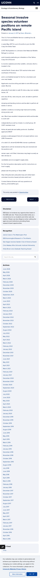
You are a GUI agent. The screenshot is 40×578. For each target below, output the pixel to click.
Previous (9, 199)
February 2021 (7, 372)
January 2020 (7, 413)
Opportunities (23, 192)
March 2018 (6, 481)
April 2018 (6, 478)
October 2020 (7, 385)
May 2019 (6, 436)
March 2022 (7, 343)
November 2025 (8, 288)
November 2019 (8, 420)
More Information (17, 574)
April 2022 (6, 340)
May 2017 (6, 513)
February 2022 (8, 346)
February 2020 (8, 410)
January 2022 (7, 349)
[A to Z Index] (37, 2)
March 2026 (7, 279)
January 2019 (7, 449)
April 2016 (6, 536)
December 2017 (8, 491)
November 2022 (8, 320)
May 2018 (6, 475)
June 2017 (6, 510)
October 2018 (7, 458)
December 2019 (8, 417)
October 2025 (7, 291)
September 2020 (8, 388)
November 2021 (8, 356)
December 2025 (8, 285)
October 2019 (7, 423)
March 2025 (7, 298)
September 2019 (8, 426)
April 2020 (6, 404)
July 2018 (6, 468)
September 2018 (8, 462)
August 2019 (7, 430)
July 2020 (6, 394)
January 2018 (7, 487)
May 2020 (6, 401)
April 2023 (6, 304)
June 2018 (6, 471)
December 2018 (8, 452)
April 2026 (6, 275)
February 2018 (7, 484)
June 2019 (6, 433)
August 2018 (7, 465)
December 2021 (8, 352)
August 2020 (7, 391)
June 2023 (6, 301)
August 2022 (7, 330)
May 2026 (6, 272)
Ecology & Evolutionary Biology (12, 8)
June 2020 (6, 397)
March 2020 (7, 407)
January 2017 (7, 526)
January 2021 (7, 375)
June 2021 (6, 359)
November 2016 (8, 529)
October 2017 (7, 497)
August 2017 (7, 503)
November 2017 (8, 494)
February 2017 (7, 523)
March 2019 (6, 442)
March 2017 (6, 519)
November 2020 (8, 381)
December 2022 (8, 317)
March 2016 (6, 539)
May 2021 (6, 362)
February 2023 (8, 311)
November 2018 (8, 455)
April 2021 (6, 365)
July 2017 (6, 507)
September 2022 (8, 327)
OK (30, 574)
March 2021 (6, 369)
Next (33, 199)
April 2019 (6, 439)
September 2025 (8, 295)
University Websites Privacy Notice (14, 569)
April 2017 (6, 516)
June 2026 (6, 269)
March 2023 (7, 307)
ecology (4, 550)
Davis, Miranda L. (26, 33)
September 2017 (8, 500)
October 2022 (7, 324)
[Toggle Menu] (36, 8)
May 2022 (6, 336)
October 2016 (7, 532)
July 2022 (6, 333)
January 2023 (7, 314)
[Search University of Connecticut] (34, 2)
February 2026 (8, 282)
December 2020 (8, 378)
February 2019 (7, 446)
